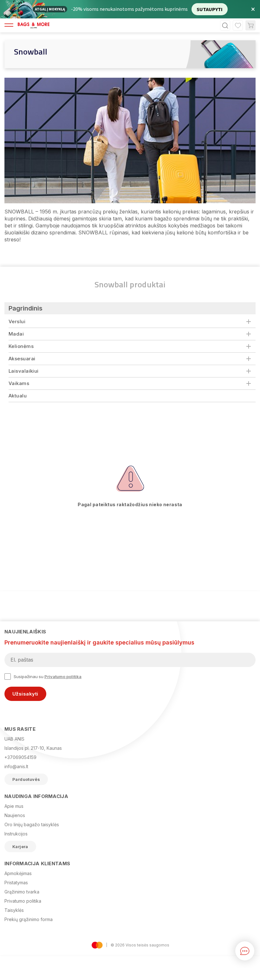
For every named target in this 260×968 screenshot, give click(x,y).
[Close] (191, 422)
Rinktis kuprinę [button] (164, 535)
